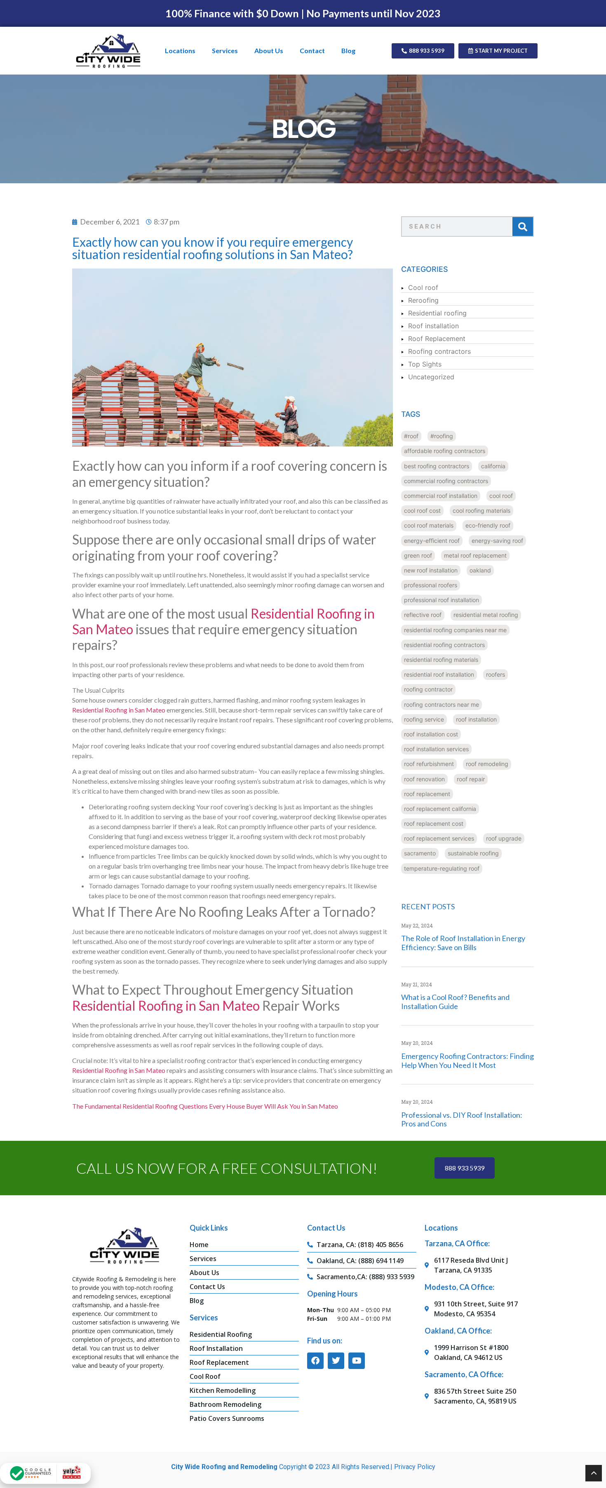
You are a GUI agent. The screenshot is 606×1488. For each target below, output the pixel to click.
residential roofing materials (441, 659)
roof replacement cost (433, 823)
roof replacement (427, 793)
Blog (348, 50)
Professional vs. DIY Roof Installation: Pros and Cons (461, 1119)
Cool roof (423, 287)
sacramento (420, 853)
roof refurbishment (429, 763)
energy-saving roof (497, 540)
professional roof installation (441, 599)
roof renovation (424, 779)
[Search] (522, 226)
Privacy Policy (414, 1467)
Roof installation (433, 326)
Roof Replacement (436, 338)
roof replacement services (439, 838)
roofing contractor (428, 689)
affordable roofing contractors (444, 450)
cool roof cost (422, 510)
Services (225, 50)
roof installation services (436, 748)
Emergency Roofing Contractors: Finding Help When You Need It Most (467, 1060)
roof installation (476, 719)
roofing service (424, 719)
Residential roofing (437, 313)
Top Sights (425, 364)
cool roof (501, 495)
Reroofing (423, 300)
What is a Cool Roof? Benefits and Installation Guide (455, 1002)
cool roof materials (428, 525)
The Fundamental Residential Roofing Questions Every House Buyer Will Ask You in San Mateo (205, 1106)
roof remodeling (487, 763)
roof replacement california (440, 808)
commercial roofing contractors (446, 480)
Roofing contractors (439, 351)
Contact (312, 50)
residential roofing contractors (444, 644)
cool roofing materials (481, 510)
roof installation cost (431, 734)
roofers (495, 674)
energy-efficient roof (432, 540)
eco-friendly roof (487, 525)
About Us (268, 50)
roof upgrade (503, 838)
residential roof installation (439, 674)
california (493, 466)
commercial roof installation (440, 495)
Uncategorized (431, 377)
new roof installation (431, 570)
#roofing (441, 435)
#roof (411, 435)
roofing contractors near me (441, 704)
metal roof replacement (475, 555)
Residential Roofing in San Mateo (118, 710)
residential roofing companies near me (455, 629)
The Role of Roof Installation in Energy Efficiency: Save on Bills (463, 943)
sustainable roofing (473, 853)
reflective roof (423, 614)
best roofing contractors (436, 466)
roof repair (471, 779)
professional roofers (430, 585)
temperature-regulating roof (441, 868)
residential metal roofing (485, 614)
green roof (418, 555)
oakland (480, 570)
